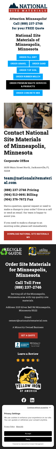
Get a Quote (28, 335)
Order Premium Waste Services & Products (28, 85)
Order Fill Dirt (28, 57)
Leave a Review (28, 353)
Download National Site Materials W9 (28, 236)
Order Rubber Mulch (28, 76)
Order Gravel (18, 63)
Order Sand (39, 63)
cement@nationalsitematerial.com (28, 320)
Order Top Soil (28, 70)
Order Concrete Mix (28, 93)
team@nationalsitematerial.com (28, 180)
